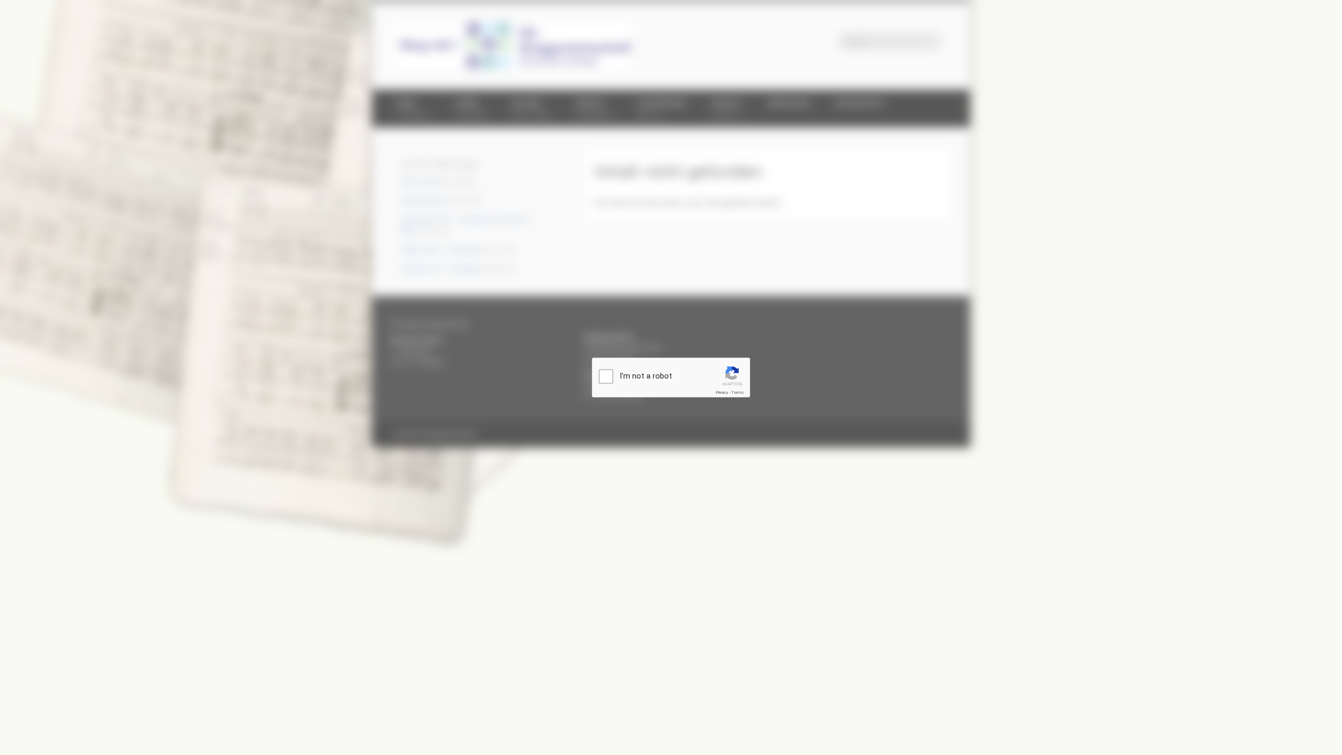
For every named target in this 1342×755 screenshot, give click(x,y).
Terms (737, 392)
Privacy (722, 392)
